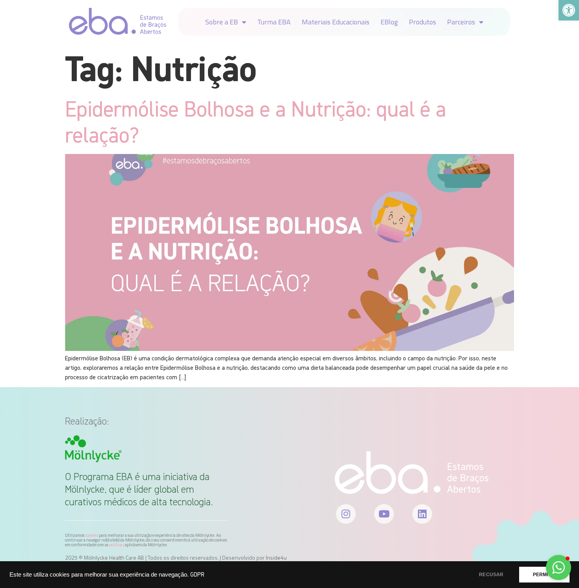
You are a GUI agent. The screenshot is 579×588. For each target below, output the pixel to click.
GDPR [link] (197, 574)
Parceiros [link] (461, 22)
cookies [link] (91, 535)
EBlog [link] (389, 22)
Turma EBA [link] (274, 22)
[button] (558, 567)
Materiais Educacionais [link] (335, 22)
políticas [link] (116, 544)
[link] (569, 10)
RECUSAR (491, 574)
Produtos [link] (422, 22)
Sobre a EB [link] (221, 22)
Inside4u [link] (276, 557)
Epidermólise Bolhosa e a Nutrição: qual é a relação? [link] (255, 121)
